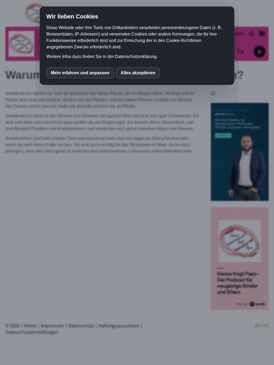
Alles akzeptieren (138, 73)
